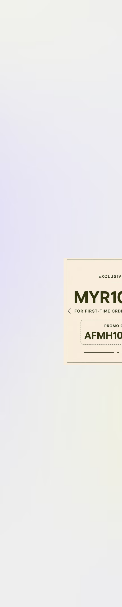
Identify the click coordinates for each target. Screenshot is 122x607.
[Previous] (69, 311)
